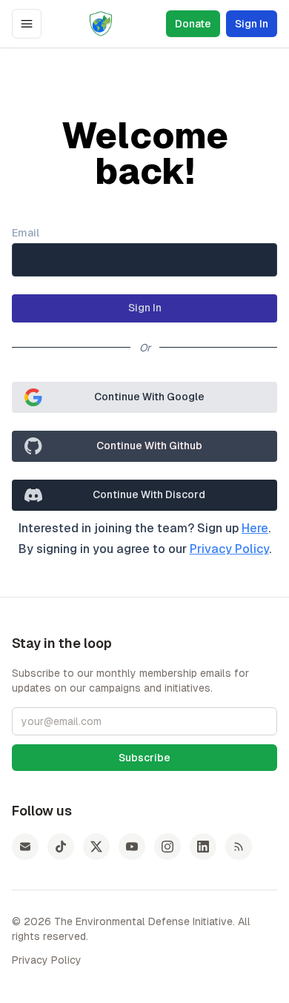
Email (25, 233)
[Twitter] (96, 846)
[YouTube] (132, 846)
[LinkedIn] (203, 846)
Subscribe (144, 758)
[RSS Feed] (238, 846)
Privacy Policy (229, 549)
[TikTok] (60, 846)
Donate (193, 24)
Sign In (251, 24)
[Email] (25, 846)
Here (255, 528)
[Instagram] (167, 846)
